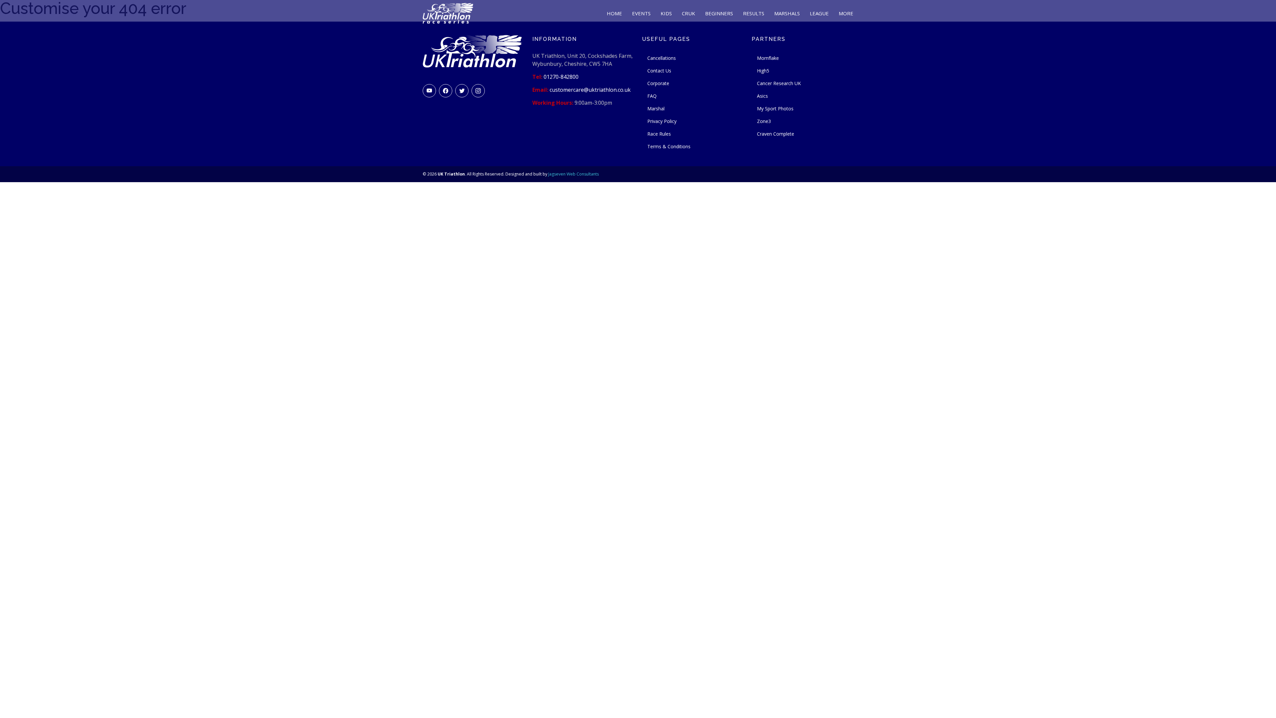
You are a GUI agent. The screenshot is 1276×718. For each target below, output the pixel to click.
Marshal (656, 108)
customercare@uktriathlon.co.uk (590, 89)
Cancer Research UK (779, 83)
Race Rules (659, 134)
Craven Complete (775, 134)
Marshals (787, 13)
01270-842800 (561, 76)
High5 (763, 70)
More (846, 13)
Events (641, 13)
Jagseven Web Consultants (573, 174)
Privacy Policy (662, 121)
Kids (666, 13)
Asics (762, 96)
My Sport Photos (775, 108)
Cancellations (661, 58)
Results (753, 13)
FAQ (652, 96)
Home (614, 13)
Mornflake (768, 58)
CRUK (688, 13)
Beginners (719, 13)
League (819, 13)
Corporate (658, 83)
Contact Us (659, 70)
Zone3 (764, 121)
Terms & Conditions (669, 146)
